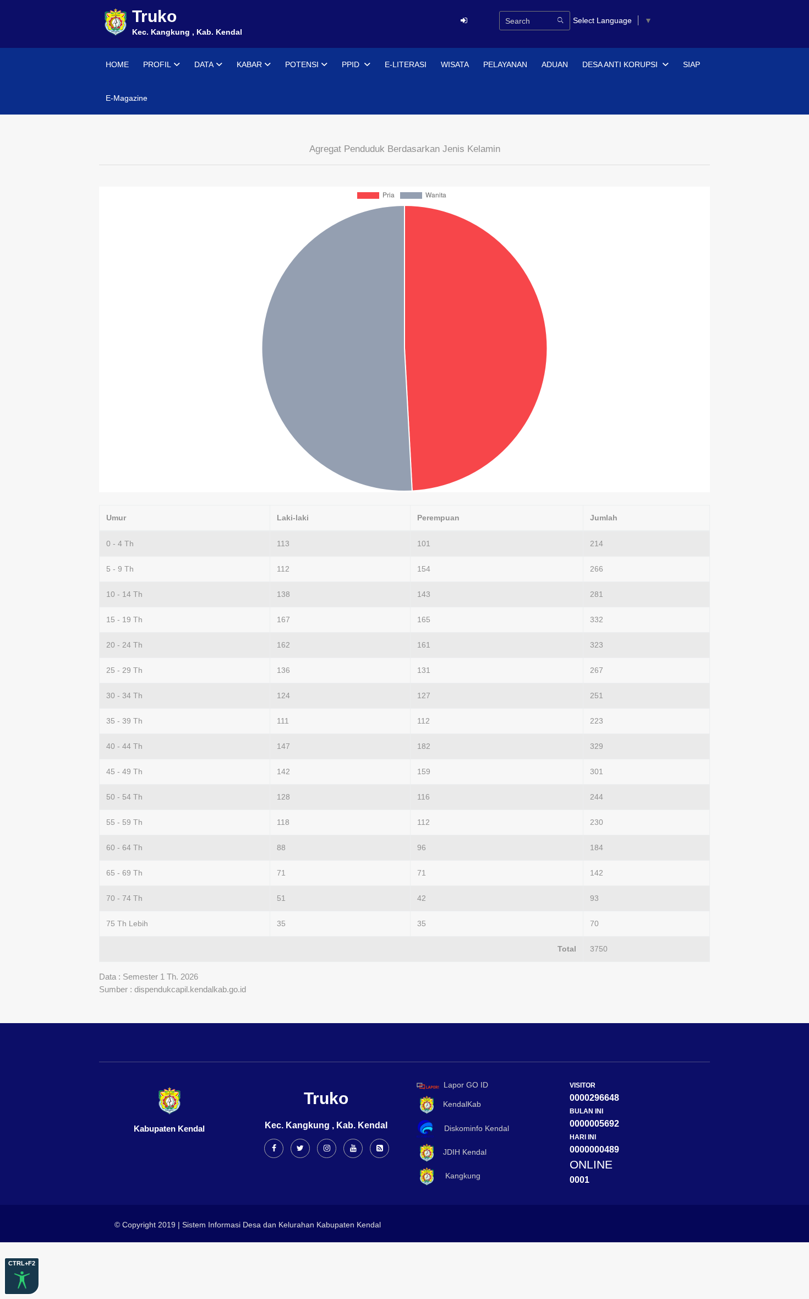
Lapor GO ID (466, 1085)
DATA (204, 64)
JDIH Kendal (461, 1152)
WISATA (455, 64)
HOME (117, 64)
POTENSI (302, 64)
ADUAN (555, 64)
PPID (352, 64)
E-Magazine (126, 98)
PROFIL (157, 64)
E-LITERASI (406, 64)
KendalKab (458, 1104)
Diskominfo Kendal (473, 1128)
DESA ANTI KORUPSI (621, 64)
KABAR (249, 64)
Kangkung (458, 1175)
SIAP (691, 64)
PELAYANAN (505, 64)
